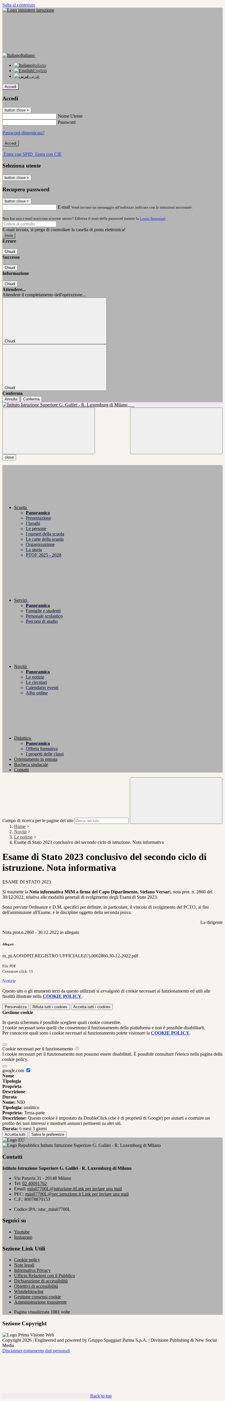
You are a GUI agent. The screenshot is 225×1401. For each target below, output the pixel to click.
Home (19, 826)
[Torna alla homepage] (112, 405)
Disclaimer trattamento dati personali (36, 1350)
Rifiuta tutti (50, 1007)
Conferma (31, 399)
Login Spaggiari (153, 218)
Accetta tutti (91, 1007)
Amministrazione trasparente (40, 1301)
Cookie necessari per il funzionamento (38, 1048)
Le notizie (23, 836)
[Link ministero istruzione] (28, 10)
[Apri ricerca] (176, 431)
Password (67, 122)
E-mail (64, 207)
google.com (13, 1070)
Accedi (10, 87)
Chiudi (10, 251)
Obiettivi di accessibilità (36, 1286)
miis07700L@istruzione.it (74, 1188)
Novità (20, 831)
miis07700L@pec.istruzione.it (77, 1194)
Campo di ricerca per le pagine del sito (37, 820)
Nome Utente (70, 116)
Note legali (24, 1265)
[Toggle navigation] (48, 431)
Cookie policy (27, 1259)
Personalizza (16, 1007)
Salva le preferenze (47, 1134)
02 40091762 (34, 1183)
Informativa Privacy (32, 1270)
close (9, 457)
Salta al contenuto (18, 4)
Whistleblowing (28, 1291)
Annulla (11, 399)
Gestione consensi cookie (37, 1296)
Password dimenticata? (23, 132)
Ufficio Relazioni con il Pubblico (44, 1275)
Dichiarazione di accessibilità (41, 1280)
